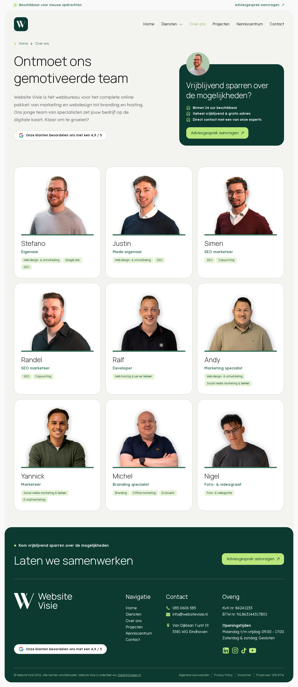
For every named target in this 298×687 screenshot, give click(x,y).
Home (148, 24)
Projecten (221, 24)
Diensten (169, 24)
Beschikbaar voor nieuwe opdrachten (50, 5)
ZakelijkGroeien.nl (129, 675)
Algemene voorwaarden (194, 675)
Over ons (198, 24)
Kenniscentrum (250, 24)
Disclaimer (244, 675)
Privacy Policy (223, 675)
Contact (277, 24)
